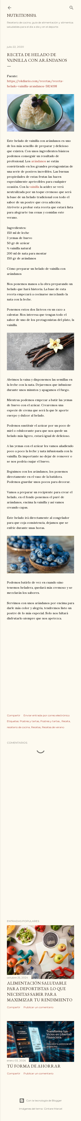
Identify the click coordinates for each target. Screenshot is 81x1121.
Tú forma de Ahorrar (34, 1066)
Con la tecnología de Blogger (44, 1100)
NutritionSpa (21, 15)
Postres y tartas (29, 721)
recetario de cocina (18, 727)
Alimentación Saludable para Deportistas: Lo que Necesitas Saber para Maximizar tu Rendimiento (39, 991)
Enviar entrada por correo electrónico (47, 715)
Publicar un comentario (38, 1007)
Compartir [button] (13, 715)
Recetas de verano (53, 727)
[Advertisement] (40, 661)
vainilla (34, 187)
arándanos (38, 161)
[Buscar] (71, 7)
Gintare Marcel (53, 1108)
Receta (66, 721)
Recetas (36, 727)
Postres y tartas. (50, 721)
